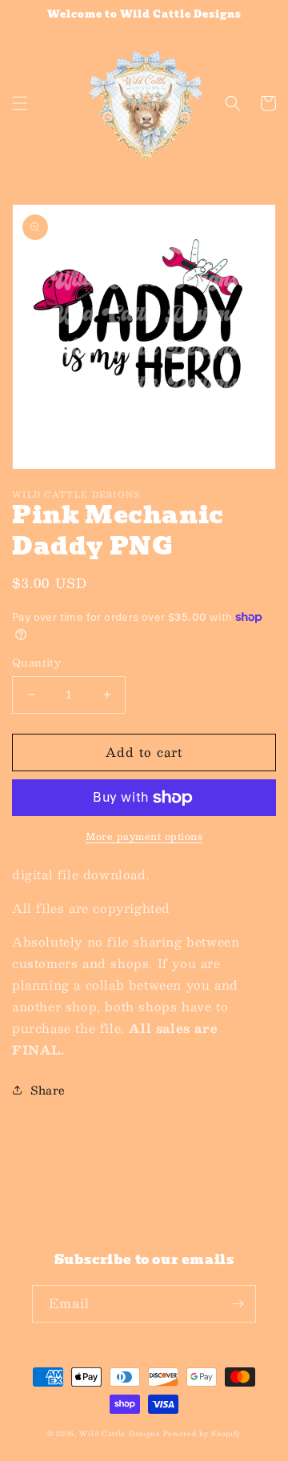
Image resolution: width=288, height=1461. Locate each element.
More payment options (144, 836)
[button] (20, 103)
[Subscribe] (237, 1304)
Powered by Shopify (202, 1433)
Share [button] (48, 1089)
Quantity (36, 663)
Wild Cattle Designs (119, 1433)
